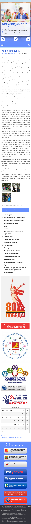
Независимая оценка (11, 223)
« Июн (3, 435)
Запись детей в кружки (11, 253)
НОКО (6, 226)
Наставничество (9, 259)
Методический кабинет (12, 251)
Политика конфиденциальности (11, 437)
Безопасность (8, 236)
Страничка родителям (11, 239)
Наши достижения (10, 248)
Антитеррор (8, 215)
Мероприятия (8, 245)
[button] (2, 45)
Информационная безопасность (14, 217)
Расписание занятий (10, 242)
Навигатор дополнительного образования (13, 233)
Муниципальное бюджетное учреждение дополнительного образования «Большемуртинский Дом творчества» (14, 24)
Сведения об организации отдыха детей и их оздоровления (15, 269)
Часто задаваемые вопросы (13, 262)
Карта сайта (8, 265)
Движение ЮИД (9, 272)
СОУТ (6, 229)
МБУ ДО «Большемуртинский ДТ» (14, 444)
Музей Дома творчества (12, 256)
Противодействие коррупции (14, 220)
